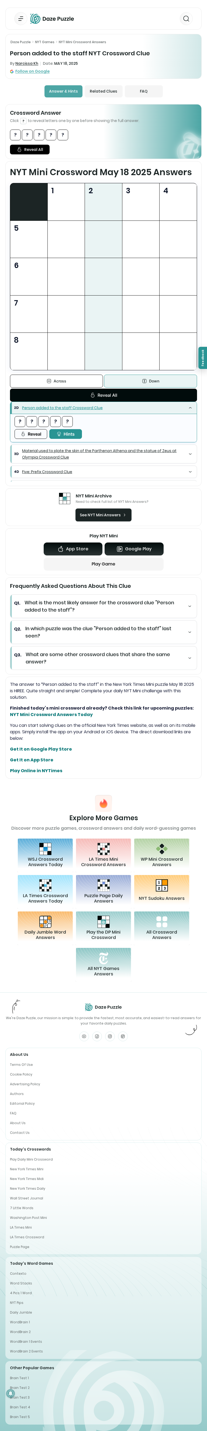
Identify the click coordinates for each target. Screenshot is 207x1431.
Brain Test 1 (19, 1378)
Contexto (18, 1273)
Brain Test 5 (20, 1417)
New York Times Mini (26, 1169)
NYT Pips (16, 1302)
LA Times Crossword (27, 1237)
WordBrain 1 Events (26, 1341)
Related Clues (103, 91)
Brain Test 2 (20, 1387)
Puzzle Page (19, 1247)
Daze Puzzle (21, 42)
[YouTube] (84, 1036)
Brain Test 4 (20, 1407)
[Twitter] (123, 1036)
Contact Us (20, 1132)
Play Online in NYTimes (36, 771)
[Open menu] (20, 18)
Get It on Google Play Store (41, 749)
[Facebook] (97, 1036)
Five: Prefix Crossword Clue (47, 471)
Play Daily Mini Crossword (31, 1159)
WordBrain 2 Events (26, 1351)
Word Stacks (21, 1283)
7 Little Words (21, 1208)
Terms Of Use (21, 1064)
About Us (18, 1123)
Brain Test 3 (20, 1397)
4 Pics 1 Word (21, 1293)
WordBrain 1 (20, 1322)
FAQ (143, 91)
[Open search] (186, 18)
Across (60, 381)
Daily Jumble (21, 1312)
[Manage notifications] (10, 1393)
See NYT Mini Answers (100, 515)
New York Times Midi (27, 1178)
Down (154, 381)
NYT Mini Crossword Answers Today (51, 714)
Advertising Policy (25, 1084)
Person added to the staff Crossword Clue (62, 408)
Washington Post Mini (28, 1217)
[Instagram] (110, 1036)
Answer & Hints (63, 91)
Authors (17, 1093)
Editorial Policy (22, 1103)
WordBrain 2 (20, 1332)
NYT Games (44, 42)
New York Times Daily (27, 1188)
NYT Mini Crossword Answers (82, 42)
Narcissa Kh (26, 63)
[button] (103, 408)
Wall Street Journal (26, 1198)
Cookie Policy (21, 1074)
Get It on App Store (31, 760)
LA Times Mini (21, 1227)
